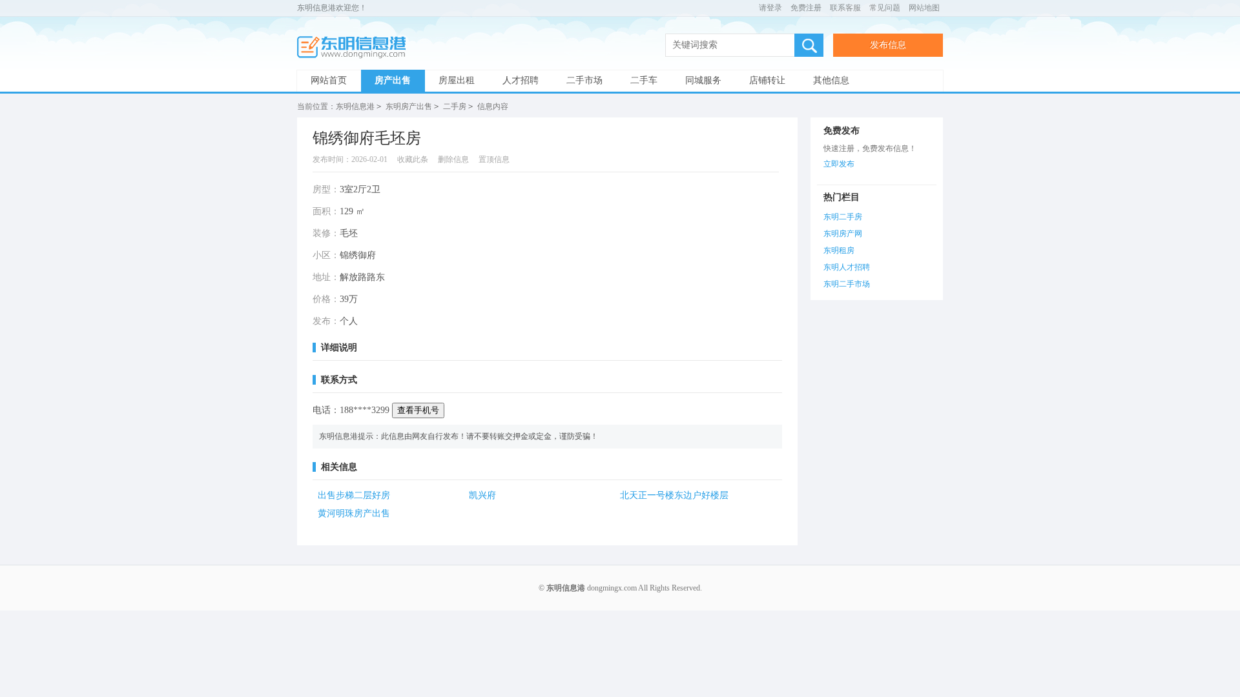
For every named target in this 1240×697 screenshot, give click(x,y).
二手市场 (584, 80)
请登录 (770, 7)
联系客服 (845, 7)
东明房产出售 (409, 106)
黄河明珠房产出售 (354, 513)
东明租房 (838, 250)
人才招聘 (520, 80)
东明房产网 (842, 233)
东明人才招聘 (846, 267)
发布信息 (888, 45)
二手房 (454, 106)
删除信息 (453, 159)
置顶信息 (494, 159)
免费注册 (806, 7)
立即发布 (838, 163)
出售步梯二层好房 (354, 495)
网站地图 (924, 7)
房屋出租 (457, 80)
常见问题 (884, 7)
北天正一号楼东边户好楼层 (674, 495)
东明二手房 (842, 216)
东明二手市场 (846, 283)
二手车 (643, 80)
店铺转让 (767, 80)
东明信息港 (355, 47)
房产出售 (393, 80)
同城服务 (703, 80)
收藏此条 (412, 159)
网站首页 (329, 80)
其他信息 (831, 80)
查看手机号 (418, 410)
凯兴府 (482, 495)
